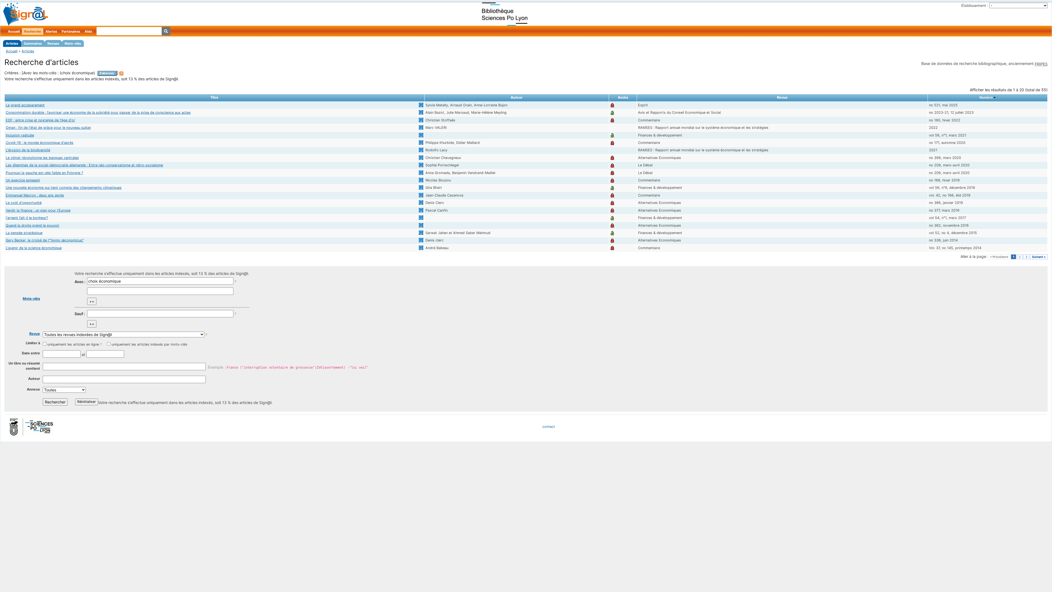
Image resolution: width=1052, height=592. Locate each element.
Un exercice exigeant (23, 180)
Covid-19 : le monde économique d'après (39, 143)
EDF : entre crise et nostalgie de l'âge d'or (40, 120)
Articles (12, 43)
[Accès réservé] (612, 105)
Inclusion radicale (20, 135)
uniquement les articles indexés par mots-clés (149, 344)
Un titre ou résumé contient (24, 366)
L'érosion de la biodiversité (28, 150)
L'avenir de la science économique (34, 248)
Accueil (14, 31)
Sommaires (33, 43)
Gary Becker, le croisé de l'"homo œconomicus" (45, 240)
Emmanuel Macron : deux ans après (35, 195)
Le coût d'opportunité (24, 203)
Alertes (51, 31)
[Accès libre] (612, 112)
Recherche (32, 31)
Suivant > (1039, 257)
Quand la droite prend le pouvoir (32, 225)
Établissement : (974, 5)
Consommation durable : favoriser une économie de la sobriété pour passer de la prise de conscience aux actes (98, 112)
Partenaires (71, 31)
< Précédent (999, 257)
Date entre (31, 353)
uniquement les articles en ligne (73, 344)
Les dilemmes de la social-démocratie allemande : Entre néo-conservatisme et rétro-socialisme (84, 165)
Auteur (34, 379)
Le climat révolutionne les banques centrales (42, 158)
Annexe (33, 389)
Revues (53, 43)
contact (548, 427)
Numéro (986, 97)
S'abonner (107, 73)
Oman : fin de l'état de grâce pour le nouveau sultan (48, 128)
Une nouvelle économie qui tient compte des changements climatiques (64, 188)
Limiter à (33, 343)
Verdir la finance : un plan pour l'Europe (38, 210)
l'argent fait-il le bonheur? (27, 218)
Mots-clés (73, 43)
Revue (34, 334)
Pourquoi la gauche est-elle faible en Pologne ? (44, 173)
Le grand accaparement (25, 105)
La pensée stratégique (24, 233)
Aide (88, 31)
